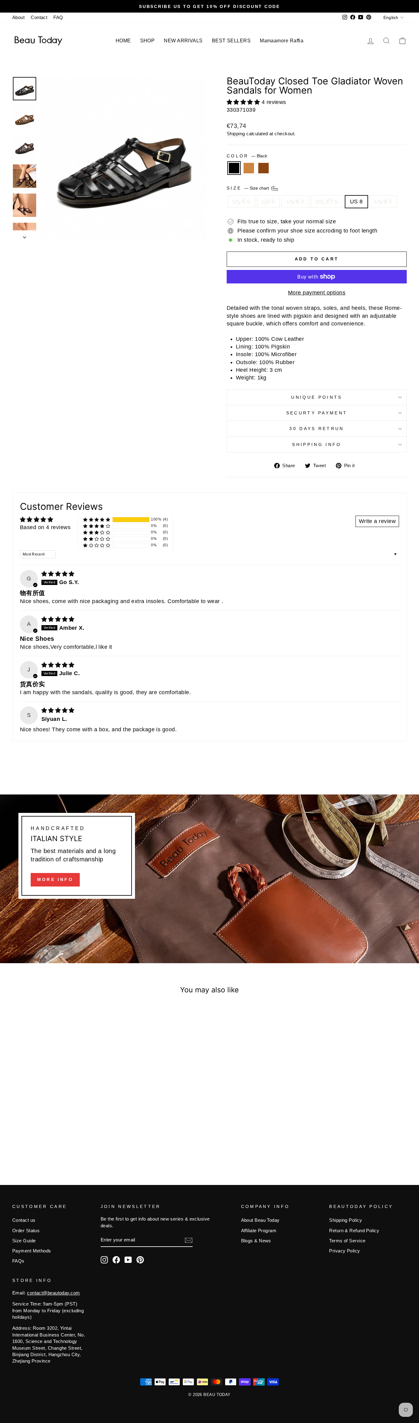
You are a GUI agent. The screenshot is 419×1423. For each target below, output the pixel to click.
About (18, 17)
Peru (249, 168)
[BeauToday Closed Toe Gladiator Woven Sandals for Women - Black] (51, 1141)
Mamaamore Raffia (281, 40)
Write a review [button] (377, 521)
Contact (39, 17)
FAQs (18, 1260)
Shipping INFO (316, 444)
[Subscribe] (189, 1240)
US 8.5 (383, 201)
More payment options (316, 293)
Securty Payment (317, 412)
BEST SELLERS (231, 40)
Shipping (236, 133)
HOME (123, 40)
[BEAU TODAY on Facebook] (116, 1259)
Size (248, 188)
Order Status (26, 1230)
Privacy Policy (344, 1250)
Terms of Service (347, 1240)
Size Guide (24, 1240)
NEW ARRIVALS (183, 40)
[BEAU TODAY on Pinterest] (140, 1259)
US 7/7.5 (327, 201)
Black (234, 168)
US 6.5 (295, 201)
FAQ (58, 17)
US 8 (356, 201)
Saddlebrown (263, 168)
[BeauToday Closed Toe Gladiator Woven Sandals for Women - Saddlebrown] (67, 1141)
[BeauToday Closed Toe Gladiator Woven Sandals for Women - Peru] (59, 1141)
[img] (58, 574)
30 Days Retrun (316, 428)
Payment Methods (31, 1250)
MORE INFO (55, 879)
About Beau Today (260, 1220)
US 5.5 (241, 201)
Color (247, 155)
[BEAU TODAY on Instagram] (104, 1259)
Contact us (24, 1220)
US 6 (268, 201)
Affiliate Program (259, 1230)
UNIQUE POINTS (316, 397)
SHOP (147, 40)
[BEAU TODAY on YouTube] (128, 1259)
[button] (244, 102)
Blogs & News (256, 1240)
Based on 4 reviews (45, 527)
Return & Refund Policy (354, 1230)
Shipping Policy (345, 1220)
